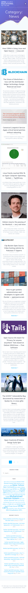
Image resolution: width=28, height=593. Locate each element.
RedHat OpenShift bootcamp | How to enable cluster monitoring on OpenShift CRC (14, 565)
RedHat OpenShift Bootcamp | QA (12, 548)
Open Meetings (21, 500)
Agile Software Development (10, 481)
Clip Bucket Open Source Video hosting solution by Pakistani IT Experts (14, 248)
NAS (20, 498)
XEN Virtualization (22, 508)
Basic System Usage (7, 489)
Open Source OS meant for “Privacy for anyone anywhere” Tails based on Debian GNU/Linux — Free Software (14, 343)
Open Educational (7, 3)
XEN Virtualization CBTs (14, 510)
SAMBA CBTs (11, 504)
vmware (16, 508)
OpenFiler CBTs (13, 500)
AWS (11, 485)
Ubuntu (15, 506)
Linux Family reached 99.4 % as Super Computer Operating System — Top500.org (14, 175)
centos (14, 489)
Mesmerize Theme (20, 587)
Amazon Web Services (15, 483)
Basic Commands (8, 487)
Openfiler (6, 500)
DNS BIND (13, 491)
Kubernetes (9, 494)
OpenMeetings (6, 502)
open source (12, 502)
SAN (15, 504)
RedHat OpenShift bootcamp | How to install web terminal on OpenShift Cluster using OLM (14, 571)
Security (23, 504)
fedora (8, 493)
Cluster (18, 489)
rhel (7, 504)
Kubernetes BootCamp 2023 (18, 494)
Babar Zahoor (18, 485)
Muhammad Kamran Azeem (13, 497)
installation (15, 493)
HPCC (12, 493)
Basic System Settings (20, 487)
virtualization (11, 508)
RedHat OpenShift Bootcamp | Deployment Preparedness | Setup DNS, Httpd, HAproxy (14, 537)
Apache (22, 483)
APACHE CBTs (7, 485)
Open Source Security (20, 502)
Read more (14, 315)
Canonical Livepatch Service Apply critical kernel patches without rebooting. (14, 130)
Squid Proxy (8, 506)
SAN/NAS (18, 504)
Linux (7, 496)
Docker (17, 491)
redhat (4, 504)
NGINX (22, 498)
